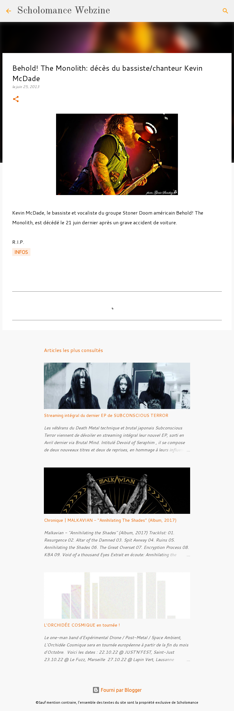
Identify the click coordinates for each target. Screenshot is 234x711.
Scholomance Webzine (63, 11)
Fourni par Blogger (121, 690)
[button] (16, 99)
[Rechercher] (118, 11)
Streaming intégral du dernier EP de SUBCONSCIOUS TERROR (106, 415)
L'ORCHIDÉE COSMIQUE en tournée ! (82, 625)
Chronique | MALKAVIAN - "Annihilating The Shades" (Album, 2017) (110, 520)
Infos (21, 252)
